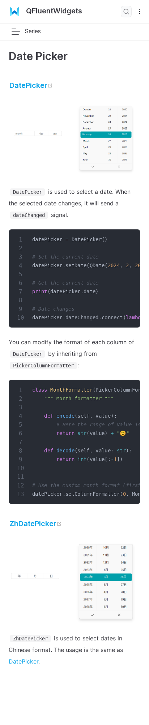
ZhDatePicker (35, 523)
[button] (16, 31)
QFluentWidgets (54, 11)
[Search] (126, 11)
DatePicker (31, 85)
